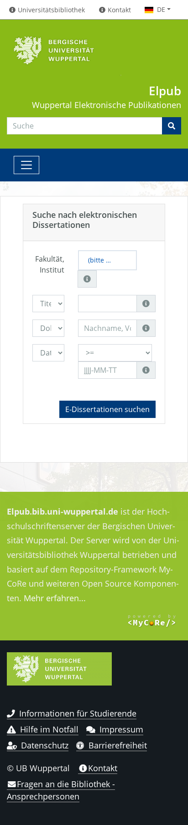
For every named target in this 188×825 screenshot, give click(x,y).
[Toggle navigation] (26, 165)
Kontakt (102, 768)
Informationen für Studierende (77, 713)
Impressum (121, 729)
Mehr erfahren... (55, 598)
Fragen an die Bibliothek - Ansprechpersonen (61, 790)
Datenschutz (44, 745)
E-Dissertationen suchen (107, 409)
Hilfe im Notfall (49, 729)
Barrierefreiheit (118, 745)
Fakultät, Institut (49, 264)
